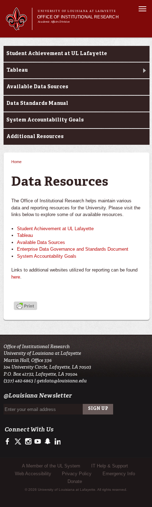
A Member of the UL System (51, 466)
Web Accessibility (33, 473)
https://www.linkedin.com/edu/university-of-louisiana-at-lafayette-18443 (56, 441)
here (15, 277)
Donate (75, 481)
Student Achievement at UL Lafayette (56, 53)
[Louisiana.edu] (19, 27)
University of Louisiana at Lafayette (77, 11)
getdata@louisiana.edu (62, 381)
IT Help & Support (109, 466)
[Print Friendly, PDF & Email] (25, 306)
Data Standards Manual (37, 103)
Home (16, 162)
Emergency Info (119, 473)
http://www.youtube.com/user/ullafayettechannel (37, 441)
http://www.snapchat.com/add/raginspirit (47, 441)
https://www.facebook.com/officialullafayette (9, 441)
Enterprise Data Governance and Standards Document (72, 249)
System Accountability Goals (45, 120)
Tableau (17, 70)
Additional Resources (35, 136)
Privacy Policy (77, 473)
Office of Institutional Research (78, 16)
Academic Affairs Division (54, 21)
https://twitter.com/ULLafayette (18, 441)
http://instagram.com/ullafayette (28, 441)
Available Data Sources (37, 86)
